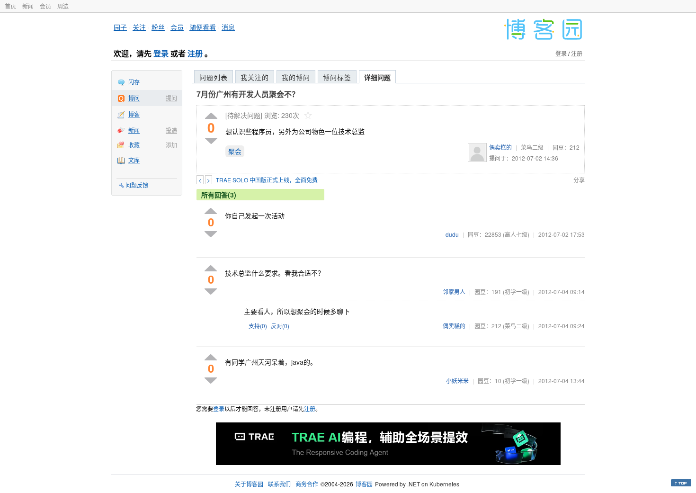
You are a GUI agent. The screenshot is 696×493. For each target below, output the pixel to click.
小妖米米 (457, 380)
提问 (171, 98)
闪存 (134, 82)
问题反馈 (136, 185)
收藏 (134, 145)
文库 (134, 160)
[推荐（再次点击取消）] (211, 116)
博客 (134, 114)
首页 (10, 6)
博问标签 (337, 77)
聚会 (234, 151)
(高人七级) (516, 234)
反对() (280, 326)
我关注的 (255, 77)
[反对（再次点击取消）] (211, 141)
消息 (228, 27)
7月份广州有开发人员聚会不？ (247, 94)
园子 (120, 27)
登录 (161, 53)
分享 (579, 180)
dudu (452, 234)
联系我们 (279, 484)
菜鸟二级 (532, 147)
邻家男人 (454, 291)
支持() (258, 326)
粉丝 (158, 27)
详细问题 (377, 77)
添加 (171, 145)
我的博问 (296, 77)
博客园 (364, 484)
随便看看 (202, 27)
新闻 (28, 6)
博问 (134, 98)
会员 (45, 6)
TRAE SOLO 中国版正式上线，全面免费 (267, 180)
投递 (171, 130)
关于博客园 (249, 484)
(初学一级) (516, 291)
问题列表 (213, 77)
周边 (63, 6)
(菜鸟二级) (516, 326)
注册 (195, 53)
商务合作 (306, 484)
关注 (139, 27)
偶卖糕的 (500, 147)
